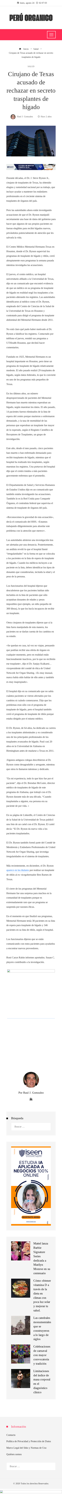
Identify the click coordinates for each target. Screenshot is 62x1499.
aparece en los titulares (17, 870)
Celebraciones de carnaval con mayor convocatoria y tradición (41, 1355)
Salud (31, 67)
